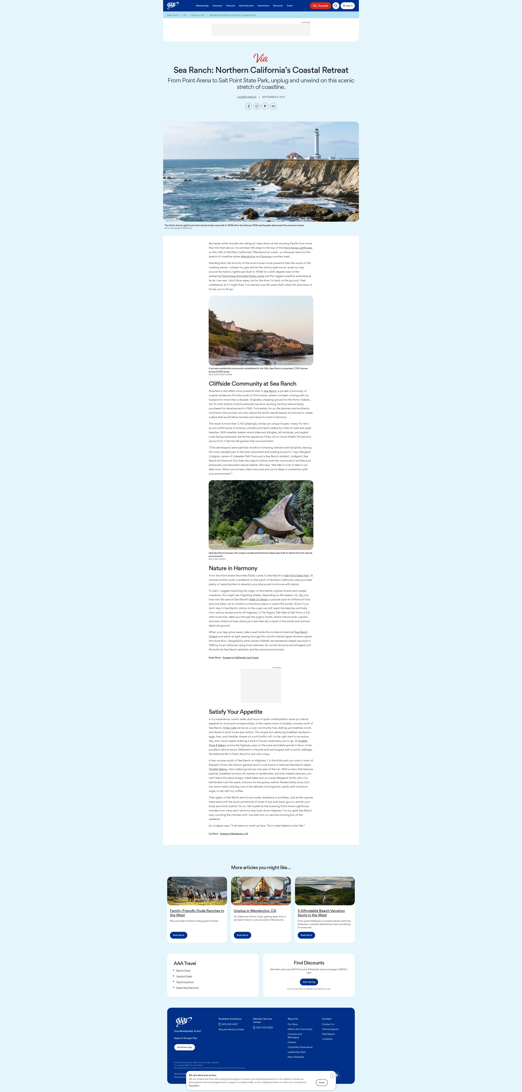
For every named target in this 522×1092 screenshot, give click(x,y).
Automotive (263, 5)
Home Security (246, 5)
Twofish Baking (218, 769)
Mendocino (248, 256)
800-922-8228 (264, 1027)
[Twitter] (257, 106)
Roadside (323, 5)
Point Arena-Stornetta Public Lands (242, 276)
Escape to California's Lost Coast (241, 657)
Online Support (330, 1029)
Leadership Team (297, 1052)
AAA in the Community (300, 1029)
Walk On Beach (258, 599)
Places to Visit (198, 15)
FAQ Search (328, 1034)
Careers (292, 1042)
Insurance (217, 5)
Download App (184, 1047)
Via (184, 15)
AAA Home (172, 15)
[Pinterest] (265, 106)
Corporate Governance (300, 1047)
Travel (290, 5)
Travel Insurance (185, 981)
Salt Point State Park (296, 575)
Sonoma (266, 256)
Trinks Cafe (229, 727)
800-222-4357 (230, 1024)
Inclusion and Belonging (295, 1036)
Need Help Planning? (187, 987)
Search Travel (183, 970)
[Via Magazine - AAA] (261, 58)
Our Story (293, 1024)
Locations (327, 1038)
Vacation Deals (184, 976)
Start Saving (309, 982)
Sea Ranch (270, 391)
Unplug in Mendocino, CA (234, 833)
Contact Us (328, 1024)
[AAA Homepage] (173, 5)
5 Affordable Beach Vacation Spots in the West (321, 912)
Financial (230, 5)
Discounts (278, 5)
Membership (202, 5)
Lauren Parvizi (247, 97)
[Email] (273, 106)
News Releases (296, 1056)
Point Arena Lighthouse (297, 247)
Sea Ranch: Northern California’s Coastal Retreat (232, 15)
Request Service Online (231, 1029)
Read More (178, 935)
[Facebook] (248, 106)
